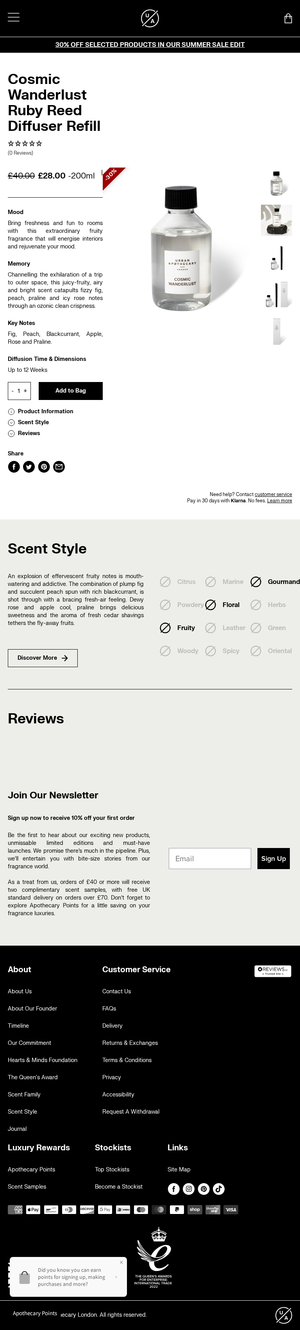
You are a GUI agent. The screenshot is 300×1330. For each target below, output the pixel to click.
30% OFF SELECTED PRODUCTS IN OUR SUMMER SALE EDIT (150, 45)
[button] (55, 148)
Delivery (112, 1026)
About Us (20, 991)
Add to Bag (70, 390)
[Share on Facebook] (14, 467)
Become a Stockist (119, 1187)
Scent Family (24, 1094)
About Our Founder (32, 1008)
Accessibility (118, 1094)
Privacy (111, 1077)
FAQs (109, 1008)
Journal (17, 1129)
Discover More (37, 658)
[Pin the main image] (44, 467)
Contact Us (116, 991)
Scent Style (22, 1112)
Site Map (179, 1169)
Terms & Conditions (127, 1060)
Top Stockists (112, 1169)
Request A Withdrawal (130, 1112)
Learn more (279, 501)
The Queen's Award (33, 1077)
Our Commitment (29, 1043)
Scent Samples (27, 1187)
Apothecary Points (31, 1169)
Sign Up (273, 858)
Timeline (18, 1026)
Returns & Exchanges (130, 1043)
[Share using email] (59, 467)
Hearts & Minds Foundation (42, 1060)
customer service (273, 494)
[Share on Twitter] (29, 467)
